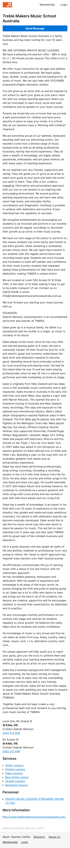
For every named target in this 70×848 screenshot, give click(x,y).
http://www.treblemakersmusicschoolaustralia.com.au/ (36, 816)
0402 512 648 (11, 733)
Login (63, 4)
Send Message (35, 28)
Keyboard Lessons (16, 785)
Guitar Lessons (14, 765)
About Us (54, 836)
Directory (39, 836)
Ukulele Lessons (15, 781)
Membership (47, 4)
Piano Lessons (14, 773)
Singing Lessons (15, 769)
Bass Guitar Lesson (17, 777)
